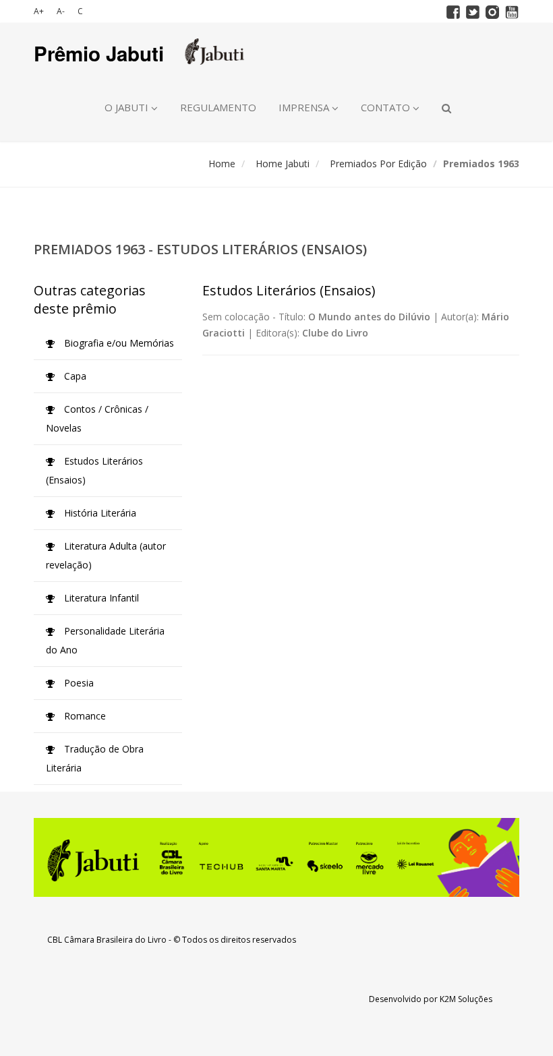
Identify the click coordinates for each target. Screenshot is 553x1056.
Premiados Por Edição (378, 163)
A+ (39, 11)
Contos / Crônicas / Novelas (97, 418)
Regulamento (218, 107)
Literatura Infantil (100, 597)
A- (61, 11)
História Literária (98, 512)
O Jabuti (128, 107)
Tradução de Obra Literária (95, 758)
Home (221, 163)
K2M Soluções (466, 999)
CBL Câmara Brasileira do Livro (107, 939)
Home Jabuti (283, 163)
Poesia (77, 682)
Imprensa (305, 107)
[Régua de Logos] (276, 857)
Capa (73, 376)
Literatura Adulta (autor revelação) (106, 555)
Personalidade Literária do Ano (105, 640)
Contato (387, 107)
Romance (83, 715)
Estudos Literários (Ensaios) (94, 470)
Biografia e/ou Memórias (117, 342)
